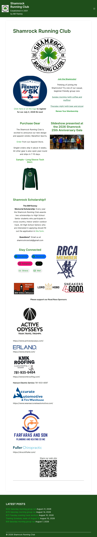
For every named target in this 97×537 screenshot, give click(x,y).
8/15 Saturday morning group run (21, 512)
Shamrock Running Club (19, 5)
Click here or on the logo (25, 109)
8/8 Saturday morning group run (20, 521)
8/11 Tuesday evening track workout (22, 515)
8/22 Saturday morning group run (21, 509)
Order (19, 142)
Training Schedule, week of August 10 (23, 518)
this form (40, 231)
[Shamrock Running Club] (5, 8)
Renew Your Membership (67, 111)
